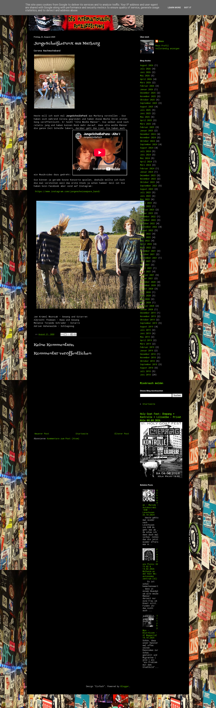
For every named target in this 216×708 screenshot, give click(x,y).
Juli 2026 (145, 68)
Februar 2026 (147, 85)
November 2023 (148, 178)
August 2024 (146, 147)
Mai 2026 (145, 75)
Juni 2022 (145, 237)
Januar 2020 (146, 309)
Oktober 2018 (147, 361)
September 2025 (148, 103)
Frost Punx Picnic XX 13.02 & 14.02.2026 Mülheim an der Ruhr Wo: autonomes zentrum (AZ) (150, 564)
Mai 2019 (145, 336)
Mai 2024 (145, 158)
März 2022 (145, 247)
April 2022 (146, 244)
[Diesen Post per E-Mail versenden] (62, 334)
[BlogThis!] (65, 334)
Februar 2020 (147, 305)
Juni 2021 (145, 261)
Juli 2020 (145, 292)
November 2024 (148, 137)
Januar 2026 (146, 89)
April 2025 (146, 120)
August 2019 (146, 326)
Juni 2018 (145, 374)
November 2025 (148, 96)
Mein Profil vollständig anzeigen (167, 47)
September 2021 (148, 257)
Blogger (124, 686)
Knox (161, 41)
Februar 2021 (147, 275)
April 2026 (146, 79)
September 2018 (148, 364)
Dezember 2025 (148, 92)
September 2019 (148, 323)
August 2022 (146, 230)
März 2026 (145, 82)
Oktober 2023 (147, 182)
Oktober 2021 (147, 254)
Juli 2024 (145, 151)
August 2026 (146, 65)
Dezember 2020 (148, 282)
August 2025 (146, 106)
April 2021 (146, 268)
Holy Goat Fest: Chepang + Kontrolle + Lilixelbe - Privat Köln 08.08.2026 (160, 417)
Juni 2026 (145, 72)
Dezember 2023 (148, 175)
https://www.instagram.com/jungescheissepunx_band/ (67, 191)
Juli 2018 (145, 371)
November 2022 (148, 220)
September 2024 (148, 144)
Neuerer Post (42, 433)
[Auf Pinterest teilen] (75, 334)
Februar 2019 (147, 347)
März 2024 (145, 165)
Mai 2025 (145, 116)
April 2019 (146, 340)
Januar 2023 (146, 213)
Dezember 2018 (148, 354)
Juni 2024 (145, 154)
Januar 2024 (146, 171)
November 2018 (148, 357)
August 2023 (146, 189)
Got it (187, 7)
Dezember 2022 (148, 216)
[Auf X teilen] (68, 334)
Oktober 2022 (147, 223)
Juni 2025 (145, 113)
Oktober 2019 (147, 319)
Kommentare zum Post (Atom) (63, 438)
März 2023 (145, 206)
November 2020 (148, 285)
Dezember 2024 (148, 134)
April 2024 (146, 161)
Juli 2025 (145, 110)
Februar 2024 (147, 168)
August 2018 (146, 367)
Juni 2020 (145, 295)
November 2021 (148, 250)
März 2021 (145, 271)
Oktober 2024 (147, 141)
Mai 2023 (145, 199)
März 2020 (145, 302)
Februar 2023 (147, 209)
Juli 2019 (145, 330)
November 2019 (148, 316)
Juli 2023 (145, 192)
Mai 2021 (145, 264)
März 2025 (145, 123)
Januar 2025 (146, 130)
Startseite (82, 433)
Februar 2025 (147, 127)
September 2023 (148, 185)
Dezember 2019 (148, 312)
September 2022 (148, 226)
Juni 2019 (145, 333)
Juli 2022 (145, 233)
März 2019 (145, 343)
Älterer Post (121, 433)
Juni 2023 (145, 196)
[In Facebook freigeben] (71, 334)
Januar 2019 (146, 350)
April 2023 (146, 202)
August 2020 (146, 288)
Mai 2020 (145, 299)
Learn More (174, 7)
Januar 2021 (146, 278)
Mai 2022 (145, 240)
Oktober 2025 (147, 99)
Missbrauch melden (151, 383)
